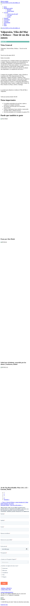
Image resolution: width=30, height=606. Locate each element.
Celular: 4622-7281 (6, 589)
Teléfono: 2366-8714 (6, 588)
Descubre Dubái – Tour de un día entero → (12, 505)
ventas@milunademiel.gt (7, 592)
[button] (1, 4)
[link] (5, 7)
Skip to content (4, 1)
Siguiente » (7, 499)
